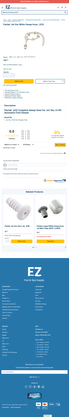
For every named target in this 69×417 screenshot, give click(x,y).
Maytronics (5, 338)
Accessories (39, 307)
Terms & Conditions (16, 407)
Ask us (20, 64)
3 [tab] (36, 247)
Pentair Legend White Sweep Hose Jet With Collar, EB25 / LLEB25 (50, 227)
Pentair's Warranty (17, 98)
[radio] (34, 131)
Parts (36, 295)
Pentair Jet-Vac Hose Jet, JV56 (17, 226)
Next (65, 247)
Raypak (4, 335)
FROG (3, 346)
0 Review (14, 139)
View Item (50, 241)
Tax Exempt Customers (9, 304)
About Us (5, 292)
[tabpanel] (18, 220)
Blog (3, 295)
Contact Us (5, 298)
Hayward (4, 332)
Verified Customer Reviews (10, 309)
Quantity (6, 72)
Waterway (5, 349)
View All (4, 355)
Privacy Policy (6, 315)
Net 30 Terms (6, 301)
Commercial (38, 309)
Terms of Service (7, 312)
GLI (3, 341)
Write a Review (60, 145)
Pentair (4, 329)
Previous (3, 247)
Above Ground (39, 298)
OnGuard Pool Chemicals (9, 352)
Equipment (38, 292)
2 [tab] (34, 247)
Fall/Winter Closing (40, 304)
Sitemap (4, 318)
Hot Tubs (38, 301)
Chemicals (38, 289)
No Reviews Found (9, 148)
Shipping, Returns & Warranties (11, 307)
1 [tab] (33, 247)
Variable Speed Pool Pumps (10, 289)
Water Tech (5, 344)
